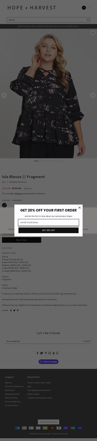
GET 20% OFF (48, 230)
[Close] (80, 208)
